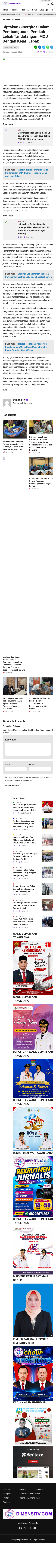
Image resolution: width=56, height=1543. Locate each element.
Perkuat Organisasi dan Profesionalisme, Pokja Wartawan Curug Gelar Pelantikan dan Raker (23, 824)
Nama (8, 764)
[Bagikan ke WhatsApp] (48, 47)
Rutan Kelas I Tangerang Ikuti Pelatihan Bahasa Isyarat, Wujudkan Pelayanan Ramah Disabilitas (13, 703)
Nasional (25, 10)
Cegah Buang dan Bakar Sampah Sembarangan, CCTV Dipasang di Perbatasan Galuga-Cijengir (24, 889)
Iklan (38, 1494)
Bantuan (39, 1489)
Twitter (6, 1498)
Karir (38, 1498)
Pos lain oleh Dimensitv (22, 403)
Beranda (6, 19)
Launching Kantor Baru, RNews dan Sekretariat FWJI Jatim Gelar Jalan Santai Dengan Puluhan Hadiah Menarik (24, 840)
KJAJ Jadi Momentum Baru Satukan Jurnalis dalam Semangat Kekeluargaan (23, 922)
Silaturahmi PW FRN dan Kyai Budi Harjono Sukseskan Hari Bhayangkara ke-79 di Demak (39, 703)
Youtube (6, 1502)
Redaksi (23, 1489)
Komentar (11, 739)
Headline (14, 10)
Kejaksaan (16, 19)
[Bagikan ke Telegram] (51, 47)
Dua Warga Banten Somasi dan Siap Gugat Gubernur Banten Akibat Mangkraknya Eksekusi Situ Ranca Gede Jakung (25, 905)
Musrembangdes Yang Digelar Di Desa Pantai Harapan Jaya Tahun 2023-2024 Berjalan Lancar (34, 136)
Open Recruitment (27, 1498)
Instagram (7, 1494)
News (34, 10)
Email (32, 764)
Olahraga (44, 10)
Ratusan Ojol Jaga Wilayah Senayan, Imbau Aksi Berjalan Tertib (25, 856)
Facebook (7, 1489)
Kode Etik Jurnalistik (28, 1494)
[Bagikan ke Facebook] (40, 47)
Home (5, 10)
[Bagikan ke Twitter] (44, 47)
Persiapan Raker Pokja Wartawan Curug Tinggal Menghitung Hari (24, 873)
